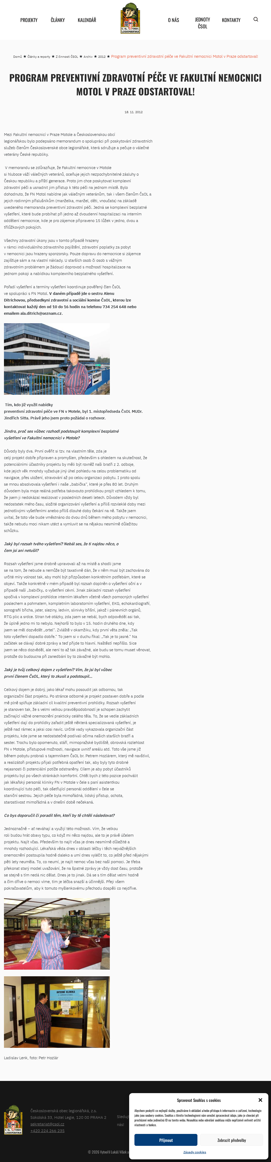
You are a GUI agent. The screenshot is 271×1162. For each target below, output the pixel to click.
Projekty (29, 19)
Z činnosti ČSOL (67, 57)
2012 (102, 57)
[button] (260, 1100)
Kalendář (87, 19)
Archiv (88, 57)
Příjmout (166, 1140)
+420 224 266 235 (47, 1130)
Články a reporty (39, 57)
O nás (173, 19)
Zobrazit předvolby (232, 1140)
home (130, 18)
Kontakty (231, 19)
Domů (17, 57)
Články (58, 19)
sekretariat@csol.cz (47, 1123)
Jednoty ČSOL (202, 23)
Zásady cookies (194, 1152)
